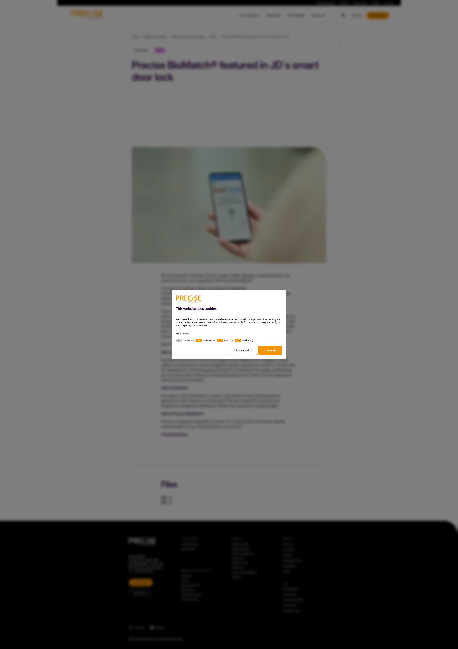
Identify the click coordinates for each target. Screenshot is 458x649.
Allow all (270, 350)
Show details (182, 333)
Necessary (188, 340)
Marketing (247, 340)
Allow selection (243, 350)
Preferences (209, 340)
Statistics (228, 340)
